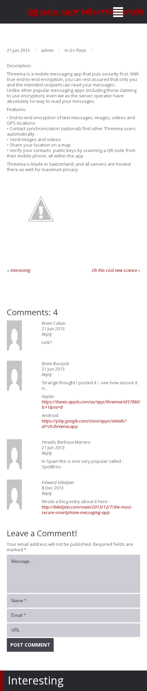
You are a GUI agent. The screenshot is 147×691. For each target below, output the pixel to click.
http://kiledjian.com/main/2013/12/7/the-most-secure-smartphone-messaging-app (87, 509)
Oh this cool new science (114, 270)
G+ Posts (77, 50)
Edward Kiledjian (58, 482)
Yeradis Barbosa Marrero (66, 442)
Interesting (20, 270)
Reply (47, 334)
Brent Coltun (53, 323)
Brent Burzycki (55, 363)
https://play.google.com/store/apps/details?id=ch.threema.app (84, 423)
